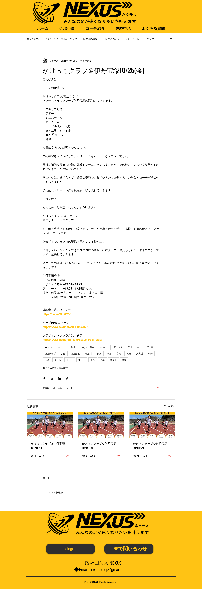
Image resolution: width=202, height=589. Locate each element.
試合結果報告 (90, 38)
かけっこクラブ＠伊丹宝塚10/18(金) (99, 445)
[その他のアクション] (157, 61)
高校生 (113, 359)
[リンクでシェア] (67, 378)
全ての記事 (33, 38)
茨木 (92, 359)
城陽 (128, 353)
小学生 (69, 359)
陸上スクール (134, 347)
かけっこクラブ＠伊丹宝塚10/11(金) (150, 445)
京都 (109, 353)
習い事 (150, 347)
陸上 (73, 347)
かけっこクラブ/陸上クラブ (61, 38)
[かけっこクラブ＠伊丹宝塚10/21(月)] (50, 425)
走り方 (57, 359)
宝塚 (102, 359)
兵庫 (47, 359)
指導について (112, 38)
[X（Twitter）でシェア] (51, 378)
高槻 (124, 359)
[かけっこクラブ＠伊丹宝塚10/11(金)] (152, 425)
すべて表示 (169, 406)
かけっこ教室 (87, 347)
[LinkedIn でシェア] (59, 378)
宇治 (119, 353)
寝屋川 (88, 353)
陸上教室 (118, 347)
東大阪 (139, 353)
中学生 (81, 359)
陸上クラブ (50, 353)
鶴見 (99, 353)
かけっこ (104, 347)
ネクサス (61, 347)
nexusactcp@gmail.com (109, 569)
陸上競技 (75, 353)
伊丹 (150, 353)
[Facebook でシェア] (44, 378)
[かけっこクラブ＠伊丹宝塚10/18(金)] (101, 425)
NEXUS (48, 347)
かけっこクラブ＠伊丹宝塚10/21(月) (48, 445)
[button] (171, 39)
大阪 (63, 353)
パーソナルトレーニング (140, 38)
